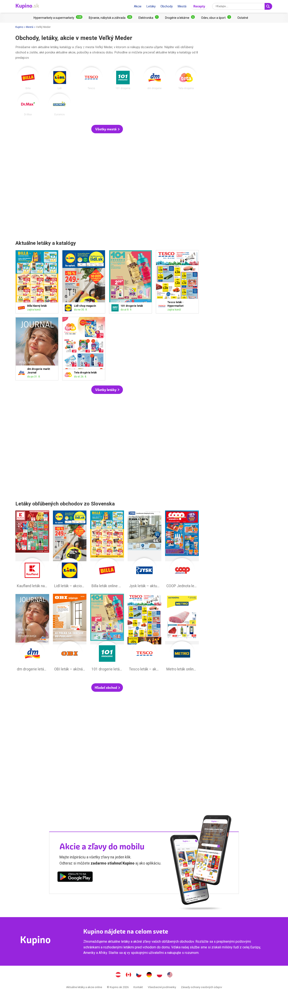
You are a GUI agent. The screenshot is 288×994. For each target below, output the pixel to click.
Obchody (166, 6)
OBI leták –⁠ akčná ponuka (70, 634)
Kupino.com (170, 975)
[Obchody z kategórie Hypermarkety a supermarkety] (58, 17)
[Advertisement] (107, 187)
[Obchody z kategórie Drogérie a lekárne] (180, 17)
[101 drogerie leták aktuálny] (116, 308)
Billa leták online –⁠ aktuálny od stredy (107, 550)
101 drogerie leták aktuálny (107, 634)
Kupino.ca (128, 975)
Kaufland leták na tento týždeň (32, 550)
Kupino (19, 27)
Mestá (182, 6)
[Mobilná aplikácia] (75, 877)
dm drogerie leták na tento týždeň (32, 634)
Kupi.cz (139, 975)
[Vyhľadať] (268, 6)
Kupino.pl (159, 975)
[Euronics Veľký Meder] (59, 105)
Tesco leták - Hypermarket (177, 281)
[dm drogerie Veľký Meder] (154, 78)
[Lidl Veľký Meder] (59, 78)
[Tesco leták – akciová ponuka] (163, 306)
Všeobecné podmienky (162, 987)
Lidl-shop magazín (83, 281)
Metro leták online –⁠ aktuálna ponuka (182, 634)
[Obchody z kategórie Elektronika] (149, 17)
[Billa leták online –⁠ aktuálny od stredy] (22, 308)
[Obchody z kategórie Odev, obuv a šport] (216, 17)
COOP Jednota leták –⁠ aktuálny (182, 550)
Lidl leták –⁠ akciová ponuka (70, 550)
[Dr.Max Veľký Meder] (28, 105)
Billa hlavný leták (37, 281)
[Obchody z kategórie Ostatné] (242, 17)
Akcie (137, 6)
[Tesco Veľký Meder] (91, 78)
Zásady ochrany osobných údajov (201, 987)
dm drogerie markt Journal (37, 348)
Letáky (151, 6)
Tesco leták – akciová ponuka (144, 634)
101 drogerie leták (130, 281)
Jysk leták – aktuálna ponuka (144, 550)
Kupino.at (118, 975)
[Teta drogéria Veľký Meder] (186, 78)
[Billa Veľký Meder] (28, 78)
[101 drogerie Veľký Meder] (123, 78)
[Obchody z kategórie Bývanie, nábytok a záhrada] (110, 17)
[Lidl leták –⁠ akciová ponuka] (69, 308)
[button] (107, 129)
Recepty (199, 6)
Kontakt (138, 987)
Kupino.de (149, 975)
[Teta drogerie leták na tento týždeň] (69, 374)
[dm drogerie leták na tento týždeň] (22, 373)
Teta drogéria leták (83, 348)
